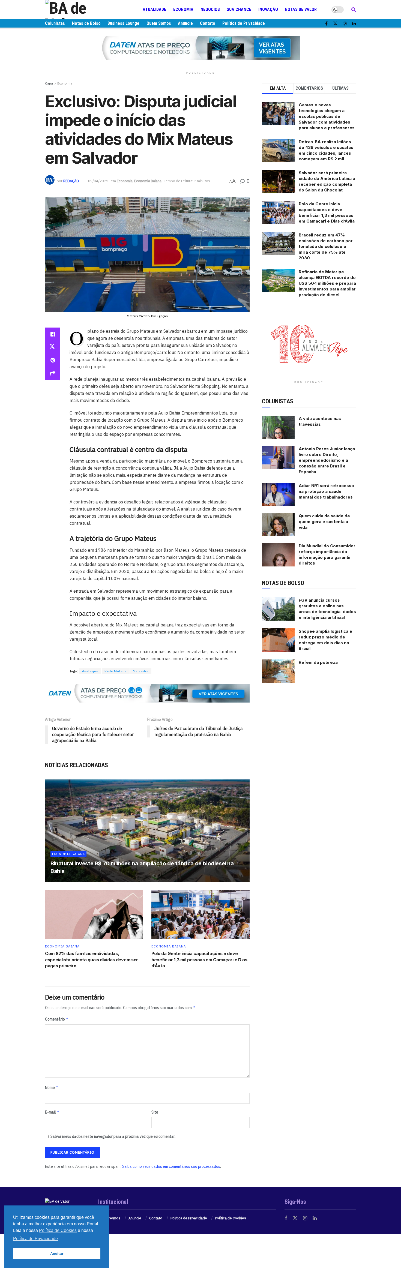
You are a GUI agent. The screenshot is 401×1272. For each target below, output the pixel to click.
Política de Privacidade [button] (35, 1238)
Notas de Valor (301, 9)
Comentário (56, 1019)
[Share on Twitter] (52, 347)
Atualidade (154, 9)
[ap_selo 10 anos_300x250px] (309, 343)
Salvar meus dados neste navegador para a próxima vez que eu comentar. (112, 1136)
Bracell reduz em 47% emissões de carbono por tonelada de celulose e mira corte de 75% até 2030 (326, 246)
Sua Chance (239, 9)
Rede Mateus (115, 671)
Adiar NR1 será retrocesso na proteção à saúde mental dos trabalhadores (326, 491)
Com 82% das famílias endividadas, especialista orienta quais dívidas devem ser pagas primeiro (91, 959)
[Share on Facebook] (52, 334)
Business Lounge (123, 23)
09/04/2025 (98, 181)
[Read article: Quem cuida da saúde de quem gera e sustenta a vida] (278, 524)
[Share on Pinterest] (52, 360)
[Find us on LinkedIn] (354, 23)
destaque (90, 671)
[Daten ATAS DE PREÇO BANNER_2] (147, 692)
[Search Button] (353, 9)
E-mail (52, 1112)
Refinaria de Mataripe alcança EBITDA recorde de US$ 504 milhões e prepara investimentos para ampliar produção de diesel (327, 283)
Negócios (210, 9)
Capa (49, 83)
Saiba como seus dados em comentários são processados (171, 1166)
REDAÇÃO (71, 181)
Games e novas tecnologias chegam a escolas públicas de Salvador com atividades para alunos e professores (327, 116)
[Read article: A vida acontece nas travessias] (278, 427)
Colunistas (55, 23)
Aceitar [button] (56, 1253)
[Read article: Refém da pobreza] (278, 671)
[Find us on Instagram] (345, 23)
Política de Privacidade (243, 23)
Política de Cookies (230, 1218)
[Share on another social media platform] (52, 373)
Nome (51, 1087)
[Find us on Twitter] (335, 23)
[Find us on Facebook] (326, 23)
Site (154, 1112)
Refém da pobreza (318, 662)
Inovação (268, 9)
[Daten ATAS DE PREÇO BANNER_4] (200, 47)
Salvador (141, 671)
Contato (207, 23)
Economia (183, 9)
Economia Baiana (147, 181)
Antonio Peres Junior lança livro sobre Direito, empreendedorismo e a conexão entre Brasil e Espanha (327, 460)
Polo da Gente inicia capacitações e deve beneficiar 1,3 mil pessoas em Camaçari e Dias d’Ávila (199, 959)
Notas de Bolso (86, 23)
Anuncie (185, 23)
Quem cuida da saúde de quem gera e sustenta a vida (324, 521)
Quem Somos (158, 23)
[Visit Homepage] (77, 9)
